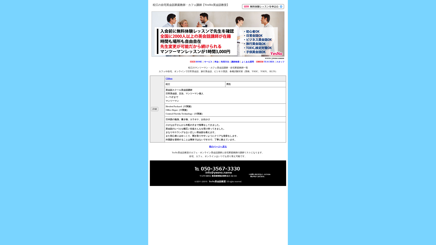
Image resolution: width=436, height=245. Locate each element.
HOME (199, 62)
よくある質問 (248, 62)
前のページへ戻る (218, 146)
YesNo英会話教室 (217, 181)
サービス (208, 62)
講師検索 (235, 62)
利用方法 (225, 62)
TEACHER (269, 62)
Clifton (169, 78)
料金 (217, 62)
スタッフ (280, 62)
